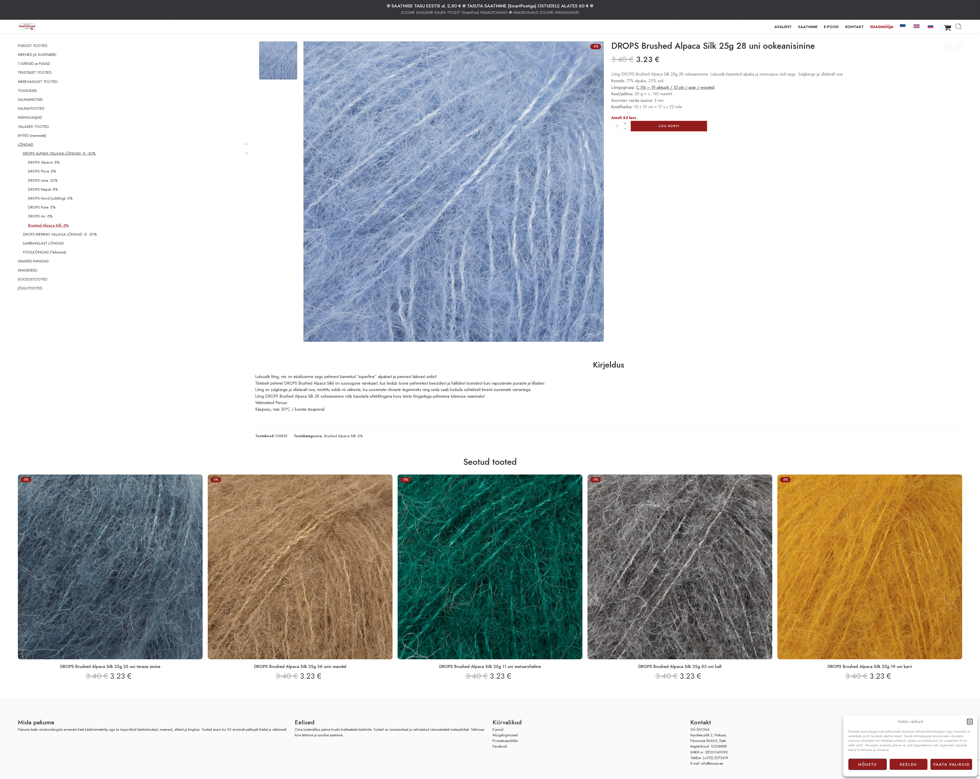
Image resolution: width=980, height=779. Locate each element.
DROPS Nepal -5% (43, 189)
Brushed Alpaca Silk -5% (343, 436)
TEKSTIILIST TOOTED (35, 72)
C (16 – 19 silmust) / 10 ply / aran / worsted (675, 87)
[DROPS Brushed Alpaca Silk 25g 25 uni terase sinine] (948, 46)
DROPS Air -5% (40, 216)
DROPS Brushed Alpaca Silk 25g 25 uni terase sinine (110, 666)
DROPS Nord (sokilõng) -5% (50, 198)
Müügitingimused (505, 735)
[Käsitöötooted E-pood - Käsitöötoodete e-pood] (27, 26)
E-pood (498, 729)
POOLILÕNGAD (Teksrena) (44, 252)
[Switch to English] (917, 26)
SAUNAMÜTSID (30, 99)
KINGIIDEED (27, 270)
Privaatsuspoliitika (505, 740)
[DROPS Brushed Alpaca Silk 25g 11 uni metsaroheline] (958, 46)
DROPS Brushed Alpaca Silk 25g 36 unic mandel (300, 666)
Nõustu (867, 764)
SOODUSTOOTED (32, 279)
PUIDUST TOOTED (32, 45)
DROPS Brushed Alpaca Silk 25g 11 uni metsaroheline (490, 666)
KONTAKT (854, 26)
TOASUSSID (27, 90)
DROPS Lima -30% (43, 180)
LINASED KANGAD (33, 261)
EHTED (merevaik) (32, 135)
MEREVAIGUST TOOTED (38, 81)
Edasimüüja (881, 26)
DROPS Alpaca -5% (44, 162)
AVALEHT (783, 26)
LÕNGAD (25, 144)
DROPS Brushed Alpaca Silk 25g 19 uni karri (870, 666)
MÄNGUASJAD (30, 117)
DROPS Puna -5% (42, 207)
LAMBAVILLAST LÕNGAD (43, 243)
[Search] (958, 26)
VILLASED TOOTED (33, 126)
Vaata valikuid (951, 764)
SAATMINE (807, 26)
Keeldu (908, 764)
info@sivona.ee (712, 763)
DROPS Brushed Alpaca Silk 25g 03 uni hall (679, 666)
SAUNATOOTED (31, 108)
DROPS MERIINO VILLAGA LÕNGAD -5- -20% (60, 234)
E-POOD (831, 26)
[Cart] (947, 26)
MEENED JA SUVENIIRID (37, 54)
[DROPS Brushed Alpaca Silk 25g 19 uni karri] (869, 566)
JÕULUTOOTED (30, 288)
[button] (969, 721)
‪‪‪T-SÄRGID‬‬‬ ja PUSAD (34, 63)
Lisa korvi (669, 126)
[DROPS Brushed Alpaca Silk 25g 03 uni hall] (679, 566)
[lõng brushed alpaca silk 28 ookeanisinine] (278, 60)
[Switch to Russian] (931, 26)
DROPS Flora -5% (42, 171)
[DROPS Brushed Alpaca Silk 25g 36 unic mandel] (300, 566)
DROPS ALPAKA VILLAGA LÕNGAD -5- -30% (59, 153)
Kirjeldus (608, 365)
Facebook (500, 746)
